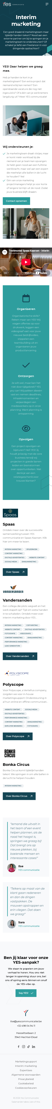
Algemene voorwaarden (26, 1074)
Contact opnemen (16, 201)
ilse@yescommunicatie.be (26, 1021)
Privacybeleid (26, 1079)
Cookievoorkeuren (26, 1088)
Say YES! (23, 993)
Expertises (26, 1070)
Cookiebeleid (26, 1083)
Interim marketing (26, 1066)
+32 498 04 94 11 (26, 1025)
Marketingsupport (26, 1061)
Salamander (17, 1102)
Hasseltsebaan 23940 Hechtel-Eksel (26, 1035)
